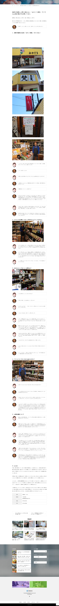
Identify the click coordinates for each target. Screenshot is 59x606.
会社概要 (42, 2)
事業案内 (38, 2)
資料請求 (46, 2)
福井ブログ (55, 2)
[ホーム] (12, 5)
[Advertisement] (29, 40)
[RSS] (29, 596)
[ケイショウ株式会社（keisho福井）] (5, 2)
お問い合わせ (51, 2)
